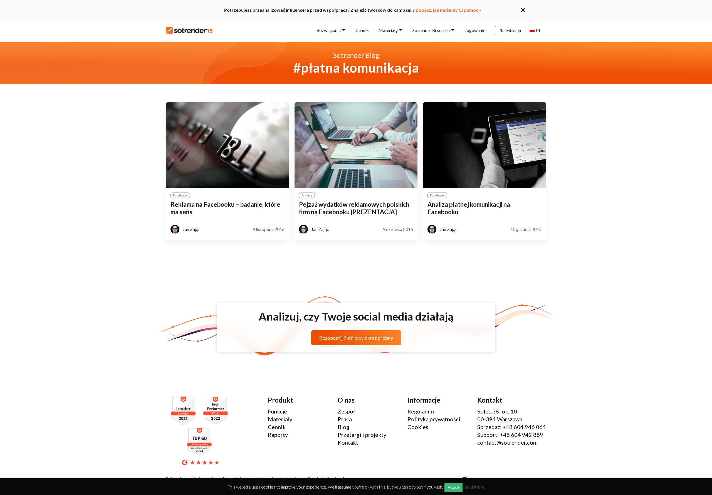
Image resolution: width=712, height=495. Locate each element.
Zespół (346, 411)
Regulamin (420, 411)
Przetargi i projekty (362, 434)
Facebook (180, 195)
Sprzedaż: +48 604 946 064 (511, 426)
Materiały (388, 30)
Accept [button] (453, 487)
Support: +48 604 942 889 (510, 434)
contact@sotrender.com (507, 442)
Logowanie (474, 30)
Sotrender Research (431, 30)
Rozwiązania (329, 30)
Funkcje (277, 411)
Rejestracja (510, 30)
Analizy (306, 195)
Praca (345, 419)
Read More (473, 487)
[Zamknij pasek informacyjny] (523, 10)
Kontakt (348, 442)
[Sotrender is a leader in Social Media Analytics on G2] (185, 411)
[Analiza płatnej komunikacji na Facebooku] (484, 145)
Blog (343, 426)
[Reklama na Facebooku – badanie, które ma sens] (227, 145)
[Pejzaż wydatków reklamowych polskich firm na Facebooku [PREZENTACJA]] (356, 145)
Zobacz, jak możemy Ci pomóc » (448, 10)
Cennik (362, 30)
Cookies (417, 426)
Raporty (278, 434)
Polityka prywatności (433, 419)
